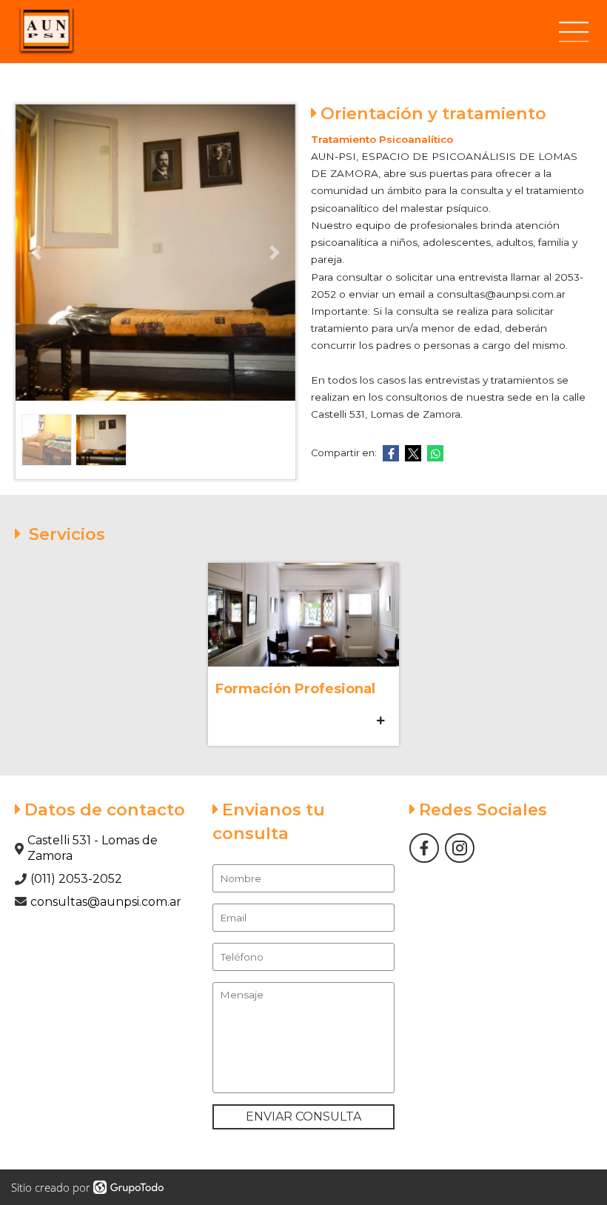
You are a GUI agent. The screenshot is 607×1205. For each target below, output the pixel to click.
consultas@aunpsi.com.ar (105, 902)
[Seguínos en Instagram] (459, 848)
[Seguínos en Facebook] (424, 848)
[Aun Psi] (47, 31)
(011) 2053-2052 (76, 879)
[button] (37, 252)
